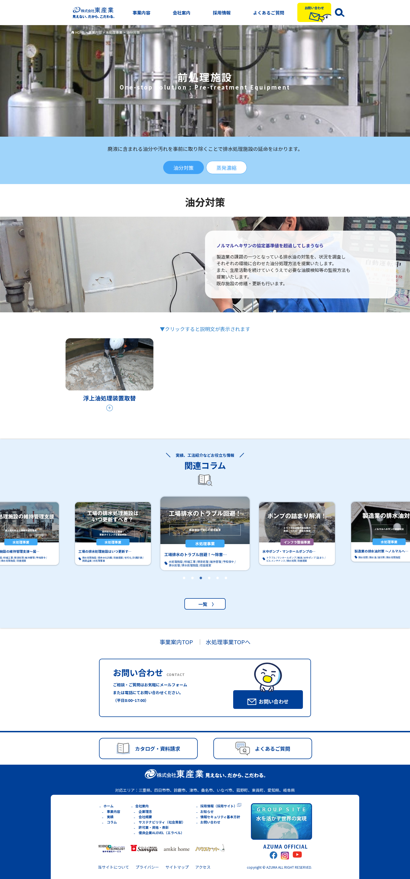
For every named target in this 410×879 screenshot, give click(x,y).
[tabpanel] (205, 534)
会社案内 (181, 12)
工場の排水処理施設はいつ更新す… (104, 551)
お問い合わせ (210, 822)
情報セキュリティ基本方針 (220, 816)
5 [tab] (217, 585)
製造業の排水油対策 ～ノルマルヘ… (381, 551)
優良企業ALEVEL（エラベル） (161, 832)
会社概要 (145, 816)
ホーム (108, 805)
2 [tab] (192, 585)
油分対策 (183, 167)
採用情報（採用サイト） (218, 805)
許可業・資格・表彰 (154, 827)
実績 (110, 816)
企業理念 (145, 811)
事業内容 (141, 12)
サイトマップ (177, 867)
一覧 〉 (205, 604)
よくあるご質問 (268, 12)
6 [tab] (226, 585)
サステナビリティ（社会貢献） (162, 822)
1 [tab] (184, 585)
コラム (112, 822)
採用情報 (222, 12)
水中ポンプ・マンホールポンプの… (288, 551)
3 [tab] (201, 585)
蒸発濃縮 (226, 167)
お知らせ (207, 811)
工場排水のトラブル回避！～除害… (195, 554)
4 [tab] (209, 585)
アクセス (203, 867)
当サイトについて (113, 867)
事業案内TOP (176, 642)
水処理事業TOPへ (228, 642)
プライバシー (147, 867)
